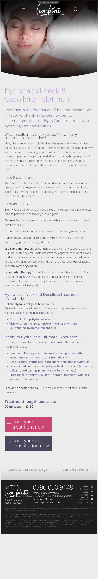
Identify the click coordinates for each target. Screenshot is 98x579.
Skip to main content (48, 2)
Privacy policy (82, 502)
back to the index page (28, 469)
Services (84, 489)
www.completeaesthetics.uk (46, 502)
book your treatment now (28, 424)
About (85, 486)
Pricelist (84, 492)
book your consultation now (30, 443)
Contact (84, 495)
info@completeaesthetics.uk (46, 492)
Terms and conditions (83, 499)
